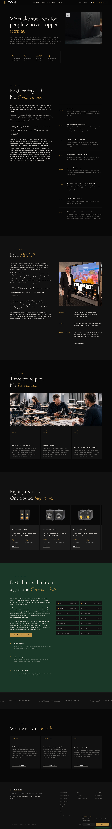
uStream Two (64, 801)
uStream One (64, 798)
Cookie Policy (98, 798)
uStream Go (63, 792)
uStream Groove (65, 815)
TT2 (61, 812)
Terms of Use (98, 795)
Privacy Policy (98, 792)
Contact (79, 795)
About (78, 792)
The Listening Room (82, 798)
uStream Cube (64, 795)
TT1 (61, 809)
